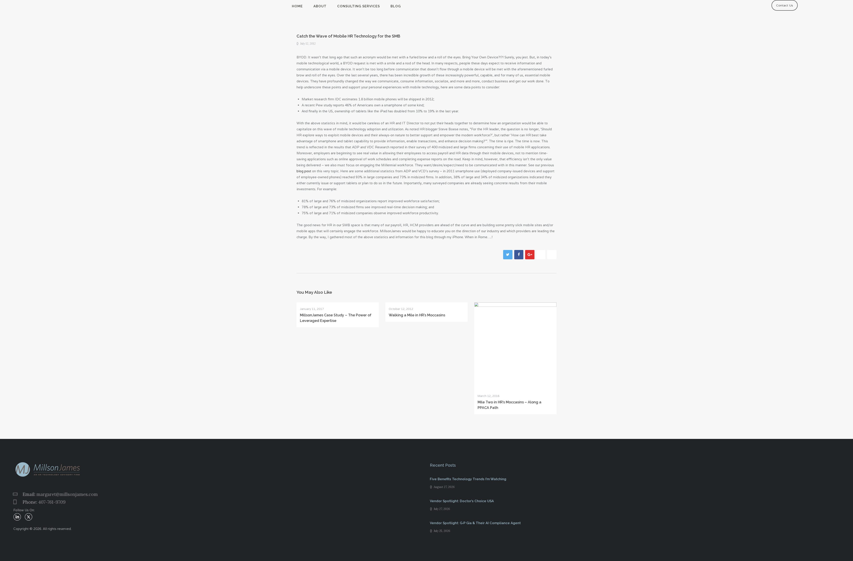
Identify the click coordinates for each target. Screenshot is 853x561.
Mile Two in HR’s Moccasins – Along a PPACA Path (509, 405)
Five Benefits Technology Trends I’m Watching (468, 479)
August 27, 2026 (444, 487)
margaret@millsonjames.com (67, 494)
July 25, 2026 (442, 531)
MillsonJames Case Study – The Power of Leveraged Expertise (335, 318)
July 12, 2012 (308, 44)
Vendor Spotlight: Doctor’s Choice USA (462, 501)
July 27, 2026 (442, 509)
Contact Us (784, 5)
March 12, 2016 (488, 396)
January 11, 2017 (312, 309)
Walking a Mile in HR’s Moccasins (417, 315)
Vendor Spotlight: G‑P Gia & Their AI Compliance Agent (475, 523)
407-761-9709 (52, 502)
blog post (304, 171)
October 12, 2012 (401, 309)
